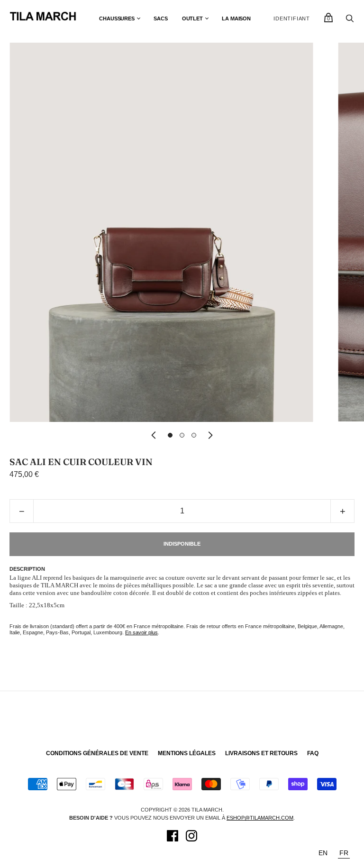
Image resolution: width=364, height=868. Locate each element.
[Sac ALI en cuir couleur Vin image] (170, 435)
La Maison (236, 18)
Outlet (192, 18)
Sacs (161, 18)
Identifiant (291, 18)
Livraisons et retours (261, 753)
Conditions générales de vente (97, 753)
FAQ (312, 753)
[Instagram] (191, 837)
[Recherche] (350, 21)
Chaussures (117, 18)
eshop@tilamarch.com (260, 818)
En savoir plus (141, 632)
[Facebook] (172, 837)
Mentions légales (187, 753)
